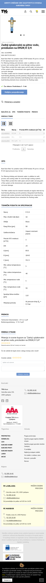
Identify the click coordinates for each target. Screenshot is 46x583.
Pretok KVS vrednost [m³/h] (30, 130)
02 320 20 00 (11, 518)
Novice (26, 461)
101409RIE (5, 133)
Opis (13, 112)
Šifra (3, 130)
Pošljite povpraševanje (14, 92)
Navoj (14, 130)
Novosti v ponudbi (30, 458)
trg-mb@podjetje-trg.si (14, 520)
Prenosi (35, 112)
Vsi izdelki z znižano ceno (32, 455)
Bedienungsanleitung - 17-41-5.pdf (12, 322)
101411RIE (5, 141)
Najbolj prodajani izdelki (32, 452)
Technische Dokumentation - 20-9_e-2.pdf (14, 320)
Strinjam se (7, 580)
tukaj (3, 575)
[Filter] (10, 123)
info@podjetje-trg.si (33, 393)
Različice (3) (5, 112)
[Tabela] (3, 123)
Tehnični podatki (23, 112)
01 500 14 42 (31, 390)
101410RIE (5, 137)
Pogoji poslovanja (30, 436)
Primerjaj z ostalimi (12, 102)
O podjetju (27, 449)
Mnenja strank (7, 116)
